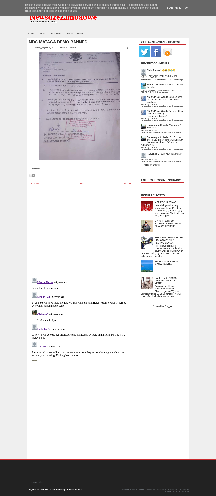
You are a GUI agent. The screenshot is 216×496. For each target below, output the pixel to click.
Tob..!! (150, 84)
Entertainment (76, 34)
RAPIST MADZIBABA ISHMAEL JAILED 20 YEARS (166, 280)
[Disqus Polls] (81, 231)
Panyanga (152, 154)
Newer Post (34, 184)
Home (31, 34)
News (43, 34)
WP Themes (139, 489)
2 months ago (177, 80)
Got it (188, 8)
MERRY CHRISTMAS (165, 202)
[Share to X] (30, 175)
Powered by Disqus (150, 165)
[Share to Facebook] (33, 175)
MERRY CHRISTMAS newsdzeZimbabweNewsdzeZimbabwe (156, 105)
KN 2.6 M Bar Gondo (157, 97)
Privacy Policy (37, 482)
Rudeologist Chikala (157, 125)
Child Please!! (154, 70)
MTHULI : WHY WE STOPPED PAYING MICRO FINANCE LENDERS (168, 223)
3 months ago (177, 106)
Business (56, 34)
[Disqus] (81, 318)
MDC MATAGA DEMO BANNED (58, 42)
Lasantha (162, 489)
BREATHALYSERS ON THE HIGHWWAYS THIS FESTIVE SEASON (169, 240)
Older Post (127, 184)
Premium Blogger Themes (178, 489)
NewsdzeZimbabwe (63, 16)
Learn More (174, 8)
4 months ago (177, 132)
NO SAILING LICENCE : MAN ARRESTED (167, 262)
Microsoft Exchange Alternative (176, 491)
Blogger (168, 306)
